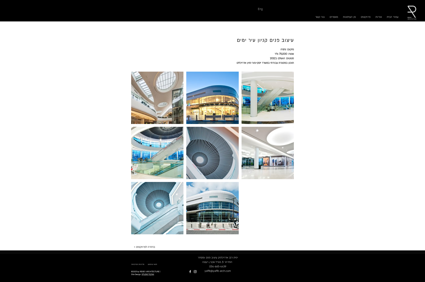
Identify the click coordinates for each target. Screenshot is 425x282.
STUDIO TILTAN (148, 274)
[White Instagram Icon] (195, 272)
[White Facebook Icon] (190, 272)
